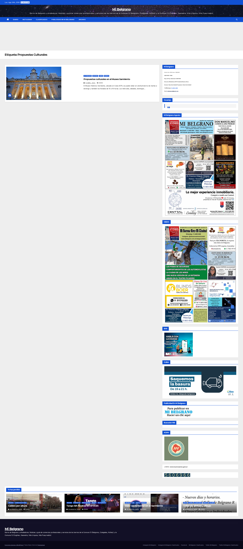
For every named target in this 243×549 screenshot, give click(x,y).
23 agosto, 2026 (74, 509)
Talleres (211, 502)
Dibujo (205, 502)
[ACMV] (176, 448)
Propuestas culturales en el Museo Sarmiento (107, 79)
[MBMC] (200, 274)
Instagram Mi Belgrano (149, 545)
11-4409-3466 (174, 88)
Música (94, 502)
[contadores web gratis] (177, 475)
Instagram (27, 19)
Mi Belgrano (121, 9)
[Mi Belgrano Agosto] (200, 167)
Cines (100, 75)
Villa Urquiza (102, 502)
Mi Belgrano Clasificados (196, 545)
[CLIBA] (200, 382)
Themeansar (41, 545)
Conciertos (76, 502)
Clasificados (41, 19)
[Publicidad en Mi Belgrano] (178, 412)
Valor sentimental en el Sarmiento (144, 505)
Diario (15, 19)
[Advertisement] (121, 36)
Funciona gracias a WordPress (14, 545)
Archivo (82, 19)
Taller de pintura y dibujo (197, 505)
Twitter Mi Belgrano (211, 545)
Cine (133, 502)
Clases (190, 502)
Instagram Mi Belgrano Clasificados (168, 545)
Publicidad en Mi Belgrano (63, 19)
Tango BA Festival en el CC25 (82, 505)
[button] (236, 19)
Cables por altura (17, 505)
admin (101, 83)
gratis (138, 502)
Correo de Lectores (20, 502)
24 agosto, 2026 (16, 509)
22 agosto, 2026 (133, 509)
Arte (185, 502)
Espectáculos (86, 502)
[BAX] (178, 344)
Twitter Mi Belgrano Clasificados (228, 545)
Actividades (87, 75)
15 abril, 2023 (90, 83)
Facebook (184, 545)
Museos (106, 75)
